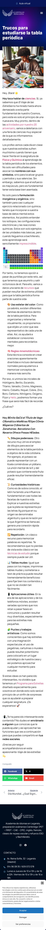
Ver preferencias (23, 924)
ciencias (30, 98)
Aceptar (23, 910)
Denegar (23, 917)
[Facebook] (25, 845)
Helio (13, 397)
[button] (42, 883)
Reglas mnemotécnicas (25, 351)
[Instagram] (20, 845)
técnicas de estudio (18, 553)
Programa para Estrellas (30, 683)
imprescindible (27, 243)
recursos (29, 288)
